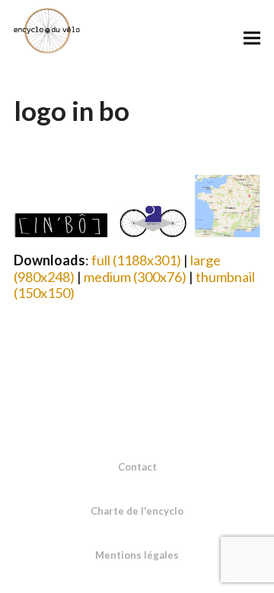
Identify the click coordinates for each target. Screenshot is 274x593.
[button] (252, 37)
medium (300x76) (135, 276)
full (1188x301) (136, 260)
